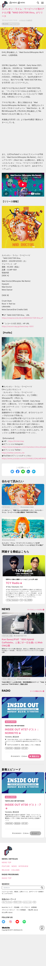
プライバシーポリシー (8, 910)
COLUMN (15, 870)
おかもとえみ (27, 902)
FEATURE (6, 866)
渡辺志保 (17, 748)
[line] (23, 471)
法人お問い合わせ (7, 912)
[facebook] (17, 471)
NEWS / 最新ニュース (9, 679)
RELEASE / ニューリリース (11, 24)
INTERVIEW (23, 866)
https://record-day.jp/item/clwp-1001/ (18, 326)
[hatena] (34, 471)
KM (34, 902)
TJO (21, 600)
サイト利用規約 (21, 910)
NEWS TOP (6, 862)
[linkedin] (28, 471)
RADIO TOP (6, 878)
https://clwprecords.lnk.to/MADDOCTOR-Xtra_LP (22, 318)
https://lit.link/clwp (16, 441)
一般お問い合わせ (32, 910)
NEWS (14, 866)
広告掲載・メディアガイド (22, 907)
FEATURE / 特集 (7, 636)
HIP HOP (24, 748)
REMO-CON (17, 902)
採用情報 (34, 907)
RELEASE (6, 870)
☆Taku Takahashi (12, 600)
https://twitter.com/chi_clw (13, 453)
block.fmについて (7, 907)
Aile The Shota (7, 902)
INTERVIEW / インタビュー (11, 507)
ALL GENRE (28, 600)
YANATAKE (9, 748)
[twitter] (12, 471)
